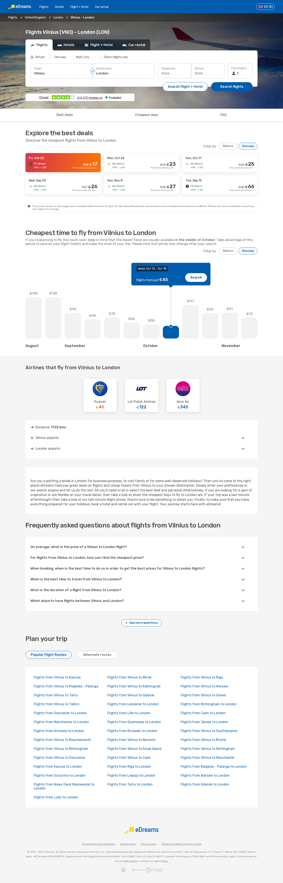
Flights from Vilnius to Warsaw (204, 686)
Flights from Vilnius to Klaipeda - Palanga (66, 686)
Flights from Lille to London (128, 713)
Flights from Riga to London (129, 767)
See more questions (143, 623)
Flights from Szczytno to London (60, 775)
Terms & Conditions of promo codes (181, 844)
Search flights (231, 87)
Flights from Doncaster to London (60, 713)
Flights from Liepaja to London (131, 775)
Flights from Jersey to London (204, 722)
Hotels (59, 7)
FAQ (223, 115)
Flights (43, 7)
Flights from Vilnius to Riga (202, 677)
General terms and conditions (98, 844)
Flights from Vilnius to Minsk (129, 677)
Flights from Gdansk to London (205, 784)
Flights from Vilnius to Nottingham (208, 749)
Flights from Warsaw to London (205, 775)
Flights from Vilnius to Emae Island (134, 749)
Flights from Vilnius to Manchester (208, 758)
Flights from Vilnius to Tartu (56, 695)
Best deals (65, 115)
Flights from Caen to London (203, 713)
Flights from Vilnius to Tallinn (57, 704)
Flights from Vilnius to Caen (129, 758)
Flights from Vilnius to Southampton (209, 731)
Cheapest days (146, 115)
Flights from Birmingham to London (209, 704)
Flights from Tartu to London (130, 784)
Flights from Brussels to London (132, 731)
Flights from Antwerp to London (59, 731)
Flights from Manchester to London (61, 722)
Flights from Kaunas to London (58, 767)
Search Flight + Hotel (185, 87)
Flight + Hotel (79, 7)
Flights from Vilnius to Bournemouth (62, 740)
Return (199, 68)
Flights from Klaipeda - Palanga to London (214, 767)
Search (196, 277)
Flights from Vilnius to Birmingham (61, 749)
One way (248, 146)
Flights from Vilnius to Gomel (203, 695)
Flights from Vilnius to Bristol (203, 740)
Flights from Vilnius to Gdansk (130, 695)
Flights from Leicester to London (133, 704)
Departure (168, 68)
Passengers (239, 68)
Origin (37, 68)
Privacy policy (148, 844)
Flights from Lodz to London (56, 797)
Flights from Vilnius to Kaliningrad (133, 686)
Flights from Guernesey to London (134, 722)
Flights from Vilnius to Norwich (131, 740)
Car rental (101, 7)
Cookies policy (128, 844)
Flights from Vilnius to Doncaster (59, 758)
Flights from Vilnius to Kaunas (57, 677)
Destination (104, 68)
